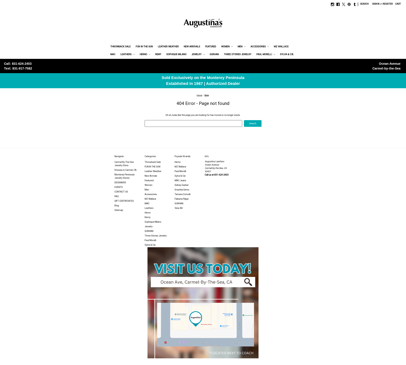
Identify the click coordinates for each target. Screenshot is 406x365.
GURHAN (214, 54)
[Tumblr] (354, 4)
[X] (343, 4)
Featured (210, 46)
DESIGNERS (120, 182)
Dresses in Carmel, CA (126, 170)
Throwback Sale (120, 46)
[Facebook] (338, 4)
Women (225, 46)
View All (179, 208)
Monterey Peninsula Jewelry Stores (124, 176)
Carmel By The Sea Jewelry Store (124, 164)
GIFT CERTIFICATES (124, 201)
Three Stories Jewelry (237, 54)
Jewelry (197, 54)
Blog (117, 205)
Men (240, 46)
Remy (158, 54)
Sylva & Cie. (287, 54)
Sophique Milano (176, 54)
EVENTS (119, 187)
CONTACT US (121, 191)
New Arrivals (192, 46)
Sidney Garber (182, 185)
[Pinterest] (349, 4)
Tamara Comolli (182, 194)
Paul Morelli (264, 54)
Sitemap (119, 210)
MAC (112, 54)
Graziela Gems (182, 189)
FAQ (117, 196)
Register (388, 4)
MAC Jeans (180, 180)
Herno (143, 54)
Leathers (126, 54)
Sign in (375, 4)
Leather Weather (168, 46)
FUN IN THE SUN (144, 46)
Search (364, 4)
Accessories (258, 46)
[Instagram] (332, 4)
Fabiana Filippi (182, 199)
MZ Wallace (281, 46)
